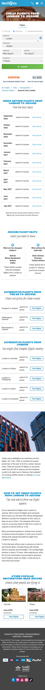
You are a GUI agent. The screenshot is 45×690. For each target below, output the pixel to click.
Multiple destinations (35, 31)
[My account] (37, 3)
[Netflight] (9, 3)
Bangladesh (25, 88)
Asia (15, 88)
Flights (7, 88)
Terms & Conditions (32, 634)
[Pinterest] (26, 679)
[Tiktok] (31, 679)
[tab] (22, 25)
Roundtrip (18, 31)
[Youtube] (22, 679)
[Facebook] (13, 679)
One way (7, 31)
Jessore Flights (8, 90)
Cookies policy (27, 636)
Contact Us (8, 634)
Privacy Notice (19, 634)
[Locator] (40, 37)
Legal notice (16, 636)
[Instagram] (17, 679)
